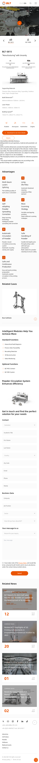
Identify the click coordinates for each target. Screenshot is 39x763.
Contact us (5, 748)
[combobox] (19, 425)
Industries (5, 734)
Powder (4, 740)
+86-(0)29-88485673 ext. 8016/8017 (13, 728)
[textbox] (19, 425)
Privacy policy (6, 760)
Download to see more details (16, 133)
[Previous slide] (4, 40)
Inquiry (8, 138)
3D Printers (5, 737)
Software (5, 742)
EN (25, 3)
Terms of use (17, 760)
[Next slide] (35, 40)
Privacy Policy (23, 563)
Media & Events (6, 745)
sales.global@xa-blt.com (9, 725)
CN (20, 3)
